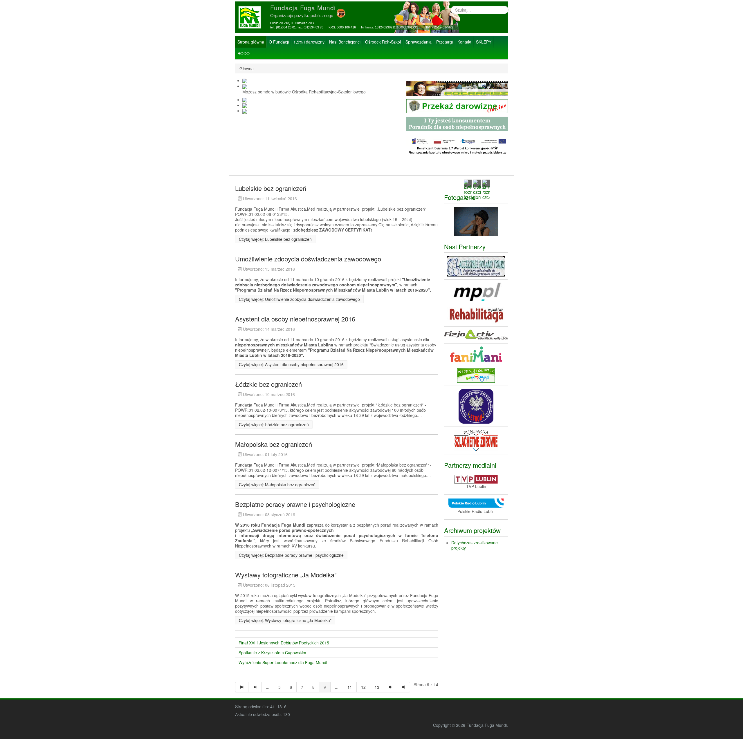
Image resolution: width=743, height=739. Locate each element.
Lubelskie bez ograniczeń (270, 188)
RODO (243, 53)
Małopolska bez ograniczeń (273, 444)
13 (377, 687)
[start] (241, 687)
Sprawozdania (418, 42)
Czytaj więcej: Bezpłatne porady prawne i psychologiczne (291, 555)
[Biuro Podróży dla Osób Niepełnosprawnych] (476, 266)
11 (349, 687)
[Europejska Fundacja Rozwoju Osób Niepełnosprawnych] (476, 405)
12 (363, 687)
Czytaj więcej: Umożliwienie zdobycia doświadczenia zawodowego (299, 299)
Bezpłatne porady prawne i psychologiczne (295, 504)
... (267, 687)
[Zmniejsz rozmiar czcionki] (486, 189)
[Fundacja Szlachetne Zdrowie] (476, 439)
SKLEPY (483, 42)
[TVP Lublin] (476, 478)
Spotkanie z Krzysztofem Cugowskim (272, 652)
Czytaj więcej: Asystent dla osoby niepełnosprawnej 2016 (291, 364)
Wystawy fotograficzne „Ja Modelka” (285, 574)
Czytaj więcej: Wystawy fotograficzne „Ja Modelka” (285, 620)
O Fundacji (279, 42)
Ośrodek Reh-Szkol (383, 42)
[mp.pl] (476, 291)
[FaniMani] (476, 354)
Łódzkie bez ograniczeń (268, 384)
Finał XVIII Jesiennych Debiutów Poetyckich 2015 (284, 643)
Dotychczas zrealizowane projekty (474, 545)
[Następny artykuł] (390, 687)
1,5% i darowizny (308, 42)
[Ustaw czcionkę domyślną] (477, 189)
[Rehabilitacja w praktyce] (476, 315)
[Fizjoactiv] (476, 334)
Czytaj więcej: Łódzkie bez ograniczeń (274, 424)
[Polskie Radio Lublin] (476, 502)
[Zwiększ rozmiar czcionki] (468, 189)
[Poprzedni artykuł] (255, 687)
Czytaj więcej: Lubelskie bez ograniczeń (275, 239)
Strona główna (250, 42)
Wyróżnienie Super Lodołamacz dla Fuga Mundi (283, 662)
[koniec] (403, 687)
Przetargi (444, 42)
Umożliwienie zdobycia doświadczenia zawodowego (308, 258)
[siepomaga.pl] (476, 375)
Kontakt (464, 42)
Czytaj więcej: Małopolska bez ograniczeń (277, 484)
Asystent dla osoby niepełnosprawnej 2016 (295, 318)
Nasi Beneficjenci (344, 42)
